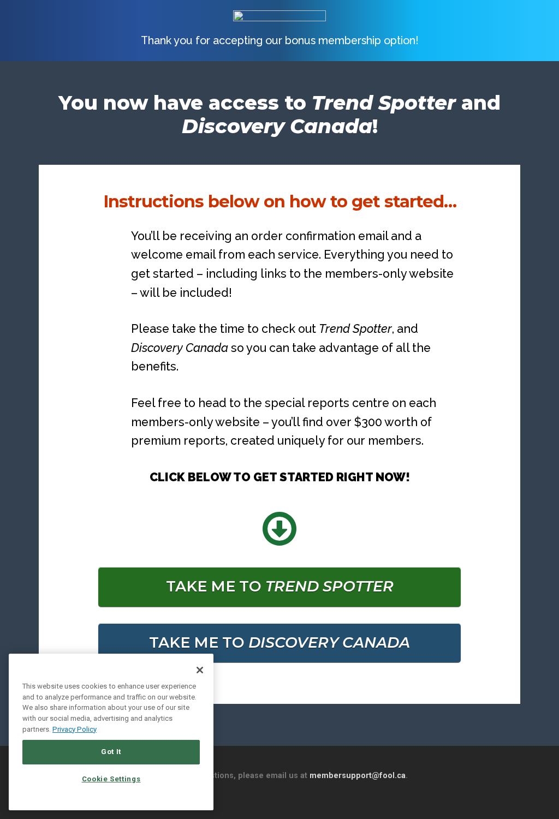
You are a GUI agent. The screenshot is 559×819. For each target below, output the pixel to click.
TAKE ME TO (280, 586)
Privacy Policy (74, 729)
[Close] (200, 670)
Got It (111, 752)
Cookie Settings (111, 779)
